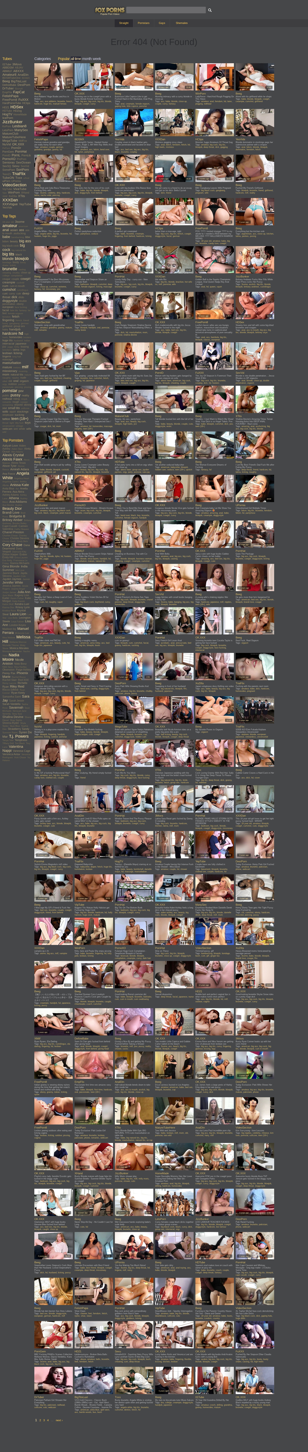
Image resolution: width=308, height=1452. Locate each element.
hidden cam (160, 469)
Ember (23, 554)
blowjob (22, 258)
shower (183, 869)
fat (29, 310)
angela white (46, 234)
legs (23, 349)
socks (125, 1048)
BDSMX (26, 78)
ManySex (21, 130)
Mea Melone (8, 637)
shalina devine (130, 335)
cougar (6, 279)
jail (54, 472)
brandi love (249, 602)
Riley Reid (17, 686)
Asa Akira (18, 491)
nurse (191, 996)
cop (145, 734)
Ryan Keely (18, 692)
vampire (63, 953)
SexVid (25, 166)
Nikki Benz (20, 663)
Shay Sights (16, 720)
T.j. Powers (19, 736)
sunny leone (80, 330)
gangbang (14, 323)
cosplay (133, 152)
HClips (26, 103)
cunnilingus (22, 290)
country (216, 1318)
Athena (14, 498)
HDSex (16, 107)
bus (91, 378)
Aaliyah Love (10, 445)
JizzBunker (12, 122)
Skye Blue (15, 726)
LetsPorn (7, 130)
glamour (199, 1048)
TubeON (8, 177)
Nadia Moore (10, 657)
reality (25, 395)
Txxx (18, 177)
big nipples (246, 1133)
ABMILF (7, 71)
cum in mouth (17, 286)
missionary (9, 371)
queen (212, 286)
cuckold (20, 282)
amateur (9, 226)
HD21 (5, 107)
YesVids (7, 207)
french (19, 320)
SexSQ (6, 166)
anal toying (181, 1268)
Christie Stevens (19, 538)
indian (27, 340)
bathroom (84, 284)
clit (242, 912)
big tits (8, 254)
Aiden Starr (17, 449)
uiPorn (6, 181)
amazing (245, 426)
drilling (158, 1186)
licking (18, 353)
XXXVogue (10, 204)
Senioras (8, 162)
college (6, 275)
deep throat (209, 147)
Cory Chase (12, 545)
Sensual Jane (19, 711)
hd (21, 333)
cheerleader (80, 1004)
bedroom (125, 821)
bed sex (129, 149)
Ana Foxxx (8, 473)
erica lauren (93, 558)
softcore (25, 408)
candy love (213, 243)
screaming (7, 405)
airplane (245, 734)
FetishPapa (10, 96)
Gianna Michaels (19, 563)
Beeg (6, 81)
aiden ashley (166, 912)
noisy (129, 1270)
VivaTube (19, 189)
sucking (19, 414)
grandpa (47, 149)
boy (138, 515)
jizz (4, 346)
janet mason (65, 513)
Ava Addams (18, 501)
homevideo (15, 337)
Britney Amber (12, 520)
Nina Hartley (20, 667)
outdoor (12, 384)
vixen (257, 777)
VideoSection (14, 185)
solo (5, 411)
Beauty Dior (12, 508)
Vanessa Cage (21, 750)
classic (207, 339)
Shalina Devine (12, 717)
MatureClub (10, 133)
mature (7, 367)
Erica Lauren (21, 557)
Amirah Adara (19, 469)
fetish (15, 316)
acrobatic (165, 643)
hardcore (9, 333)
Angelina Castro (10, 481)
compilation (16, 275)
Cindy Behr (22, 541)
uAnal (26, 178)
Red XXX (23, 680)
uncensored (8, 426)
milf (25, 367)
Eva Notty (7, 560)
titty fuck (19, 423)
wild (4, 432)
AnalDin (23, 74)
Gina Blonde (11, 566)
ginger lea (214, 956)
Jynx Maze (7, 595)
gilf (207, 956)
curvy (12, 293)
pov (21, 391)
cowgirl (25, 278)
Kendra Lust (22, 604)
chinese (265, 1133)
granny (55, 149)
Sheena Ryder (10, 723)
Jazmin (26, 579)
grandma (38, 149)
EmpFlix (7, 92)
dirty (58, 193)
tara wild (167, 1135)
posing (253, 236)
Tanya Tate (7, 740)
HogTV (7, 114)
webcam (7, 428)
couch (218, 1270)
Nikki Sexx (7, 667)
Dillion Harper (10, 554)
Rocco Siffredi (10, 689)
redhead (7, 398)
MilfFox (23, 140)
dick (14, 297)
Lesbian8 (19, 126)
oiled (4, 381)
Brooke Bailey (19, 523)
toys (28, 422)
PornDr (16, 148)
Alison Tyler (9, 465)
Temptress (21, 740)
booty (16, 262)
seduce (94, 234)
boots (97, 645)
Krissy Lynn (23, 607)
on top (149, 1140)
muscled (240, 915)
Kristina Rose (9, 610)
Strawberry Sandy (18, 728)
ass (21, 230)
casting (22, 269)
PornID (6, 155)
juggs (10, 346)
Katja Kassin (18, 601)
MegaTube (9, 140)
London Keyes (17, 625)
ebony (20, 304)
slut (4, 408)
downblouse (160, 1316)
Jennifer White (12, 582)
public (5, 395)
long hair (16, 356)
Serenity (6, 713)
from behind (96, 193)
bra (162, 1402)
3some (20, 221)
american (23, 226)
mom (5, 374)
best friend (91, 1268)
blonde (8, 259)
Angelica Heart (21, 478)
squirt (12, 411)
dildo (21, 297)
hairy (5, 329)
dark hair (147, 958)
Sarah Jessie (16, 700)
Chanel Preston (13, 532)
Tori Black (20, 743)
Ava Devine (8, 505)
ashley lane (45, 823)
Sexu (15, 166)
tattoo (6, 419)
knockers (7, 350)
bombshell (138, 869)
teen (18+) (19, 419)
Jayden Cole (19, 576)
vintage (19, 426)
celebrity (51, 193)
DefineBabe (9, 84)
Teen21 (6, 174)
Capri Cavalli (9, 526)
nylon (80, 152)
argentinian (246, 234)
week (97, 59)
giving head (103, 1048)
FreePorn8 (9, 99)
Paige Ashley (23, 669)
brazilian (180, 282)
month (87, 59)
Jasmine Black (10, 573)
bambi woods (85, 1412)
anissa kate (181, 643)
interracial (8, 343)
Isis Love (19, 570)
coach (89, 1004)
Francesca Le (20, 560)
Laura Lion (18, 614)
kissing (25, 346)
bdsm (5, 241)
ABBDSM (8, 67)
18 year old (8, 222)
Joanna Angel (18, 588)
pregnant (199, 193)
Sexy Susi (17, 713)
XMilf (4, 196)
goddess (78, 604)
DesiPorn (23, 84)
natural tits (17, 374)
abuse (83, 1359)
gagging (224, 147)
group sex (19, 326)
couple (15, 279)
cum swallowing (141, 999)
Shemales (182, 23)
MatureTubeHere (14, 137)
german (25, 323)
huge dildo (240, 1318)
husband (18, 340)
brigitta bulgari (81, 734)
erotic (169, 426)
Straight (123, 23)
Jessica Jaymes (11, 585)
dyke (57, 556)
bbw (27, 237)
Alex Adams (17, 451)
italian (57, 1092)
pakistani (119, 693)
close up (26, 272)
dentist (127, 1410)
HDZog (17, 110)
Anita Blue (8, 488)
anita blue (94, 1410)
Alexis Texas (18, 462)
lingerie (6, 356)
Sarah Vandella (11, 704)
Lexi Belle (13, 617)
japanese (21, 343)
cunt (5, 293)
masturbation (11, 363)
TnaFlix (19, 174)
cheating (6, 272)
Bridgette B (17, 516)
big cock (92, 101)
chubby (16, 272)
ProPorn (21, 159)
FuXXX (23, 99)
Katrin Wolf (7, 604)
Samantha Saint (11, 696)
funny (5, 323)
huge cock (87, 915)
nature (28, 374)
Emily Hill (7, 557)
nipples (15, 377)
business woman (144, 558)
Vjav (4, 192)
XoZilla (13, 196)
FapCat (19, 92)
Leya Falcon (17, 621)
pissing (27, 387)
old (10, 381)
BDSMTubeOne (11, 78)
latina (16, 349)
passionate (7, 387)
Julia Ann (23, 592)
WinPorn (14, 192)
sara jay (146, 472)
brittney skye (261, 332)
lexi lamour (221, 1227)
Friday (5, 563)
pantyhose (89, 152)
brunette (9, 269)
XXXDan (10, 200)
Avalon (18, 505)
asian (14, 230)
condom (208, 1318)
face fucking (21, 307)
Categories (42, 59)
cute (18, 293)
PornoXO (9, 159)
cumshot (9, 290)
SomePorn (8, 169)
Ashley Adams (10, 494)
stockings (23, 411)
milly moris (144, 1178)
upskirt (189, 469)
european (7, 307)
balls (98, 1359)
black (19, 254)
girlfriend (7, 326)
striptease (7, 415)
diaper (93, 867)
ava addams (50, 101)
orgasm (24, 381)
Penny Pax (8, 673)
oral (15, 381)
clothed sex (51, 777)
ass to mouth (253, 330)
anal (5, 230)
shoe (83, 1316)
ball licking (166, 734)
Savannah (16, 707)
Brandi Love (10, 512)
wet (16, 428)
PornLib (26, 155)
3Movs (17, 64)
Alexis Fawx (12, 459)
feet (4, 313)
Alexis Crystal (13, 455)
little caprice (132, 106)
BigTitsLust (18, 81)
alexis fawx (166, 380)
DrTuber (8, 88)
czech (212, 1405)
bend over (104, 149)
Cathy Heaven (21, 529)
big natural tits (19, 250)
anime (43, 953)
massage (7, 359)
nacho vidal (46, 195)
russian (24, 402)
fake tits (14, 310)
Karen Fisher (17, 598)
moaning (23, 371)
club (91, 734)
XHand (25, 192)
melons (17, 367)
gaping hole (120, 106)
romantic (6, 402)
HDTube (7, 110)
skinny (27, 404)
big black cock (10, 245)
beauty (14, 241)
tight (12, 423)
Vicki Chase (20, 757)
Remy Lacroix (9, 683)
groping (78, 380)
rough (16, 402)
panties (22, 384)
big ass (25, 241)
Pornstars (144, 23)
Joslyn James (9, 592)
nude (23, 377)
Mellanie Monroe (17, 642)
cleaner (83, 1313)
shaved (18, 404)
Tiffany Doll (8, 743)
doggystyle (10, 300)
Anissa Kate (19, 485)
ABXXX (18, 71)
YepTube (25, 204)
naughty (6, 377)
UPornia (16, 181)
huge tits (7, 340)
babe (6, 237)
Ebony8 (19, 88)
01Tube (6, 64)
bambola (215, 337)
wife (28, 428)
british (13, 265)
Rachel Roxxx (19, 677)
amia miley (95, 643)
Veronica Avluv (11, 754)
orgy (4, 384)
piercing (19, 387)
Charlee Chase (10, 535)
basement (205, 869)
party (130, 472)
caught (132, 383)
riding (16, 398)
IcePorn (7, 118)
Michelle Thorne (10, 645)
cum (5, 286)
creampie (8, 282)
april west (104, 1410)
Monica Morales (19, 648)
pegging (199, 104)
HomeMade (20, 114)
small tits (14, 408)
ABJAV (19, 67)
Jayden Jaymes (11, 579)
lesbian (7, 353)
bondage (6, 262)
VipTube (7, 189)
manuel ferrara (59, 104)
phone (127, 693)
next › (59, 1420)
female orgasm (15, 313)
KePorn (6, 126)
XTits (21, 196)
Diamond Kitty (19, 551)
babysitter (175, 467)
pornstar (9, 390)
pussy (16, 395)
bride (185, 780)
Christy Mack (9, 541)
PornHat (21, 151)
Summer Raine (10, 732)
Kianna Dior (8, 607)
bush (197, 956)
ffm (185, 688)
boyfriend (57, 378)
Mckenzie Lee (22, 633)
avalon (204, 1359)
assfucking (19, 233)
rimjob (24, 399)
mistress (170, 147)
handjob (15, 329)
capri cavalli (241, 1275)
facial (5, 310)
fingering (8, 320)
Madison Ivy (9, 629)
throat (5, 423)
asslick (252, 284)
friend (26, 320)
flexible (187, 1359)
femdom (6, 316)
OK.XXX (18, 144)
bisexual (124, 956)
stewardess (250, 737)
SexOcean (23, 162)
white (22, 428)
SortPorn (22, 169)
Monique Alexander (12, 651)
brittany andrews (251, 286)
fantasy (23, 310)
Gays (162, 23)
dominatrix (240, 149)
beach (176, 1046)
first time (98, 1089)
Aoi (17, 488)
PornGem (8, 151)
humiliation (80, 869)
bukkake (147, 996)
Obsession (8, 669)
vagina (206, 1001)
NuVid (6, 144)
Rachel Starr (9, 680)
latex (229, 101)
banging (177, 602)
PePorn (6, 148)
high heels (160, 147)
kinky (16, 346)
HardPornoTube (11, 103)
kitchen (270, 234)
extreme (62, 286)
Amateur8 (9, 74)
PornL (16, 155)
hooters (27, 337)
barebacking (17, 237)
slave (89, 1316)
